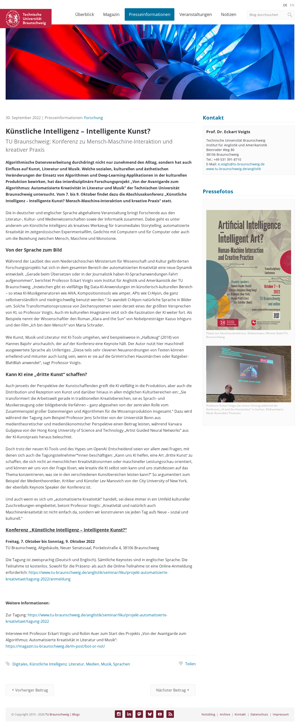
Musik (106, 664)
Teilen (190, 663)
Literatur (76, 664)
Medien (92, 664)
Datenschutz (259, 714)
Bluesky (149, 714)
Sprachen (121, 664)
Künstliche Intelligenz (48, 664)
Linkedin (129, 714)
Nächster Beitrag (171, 690)
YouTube (160, 714)
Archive (225, 714)
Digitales (20, 664)
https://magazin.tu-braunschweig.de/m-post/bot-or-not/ (55, 646)
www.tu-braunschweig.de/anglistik (233, 169)
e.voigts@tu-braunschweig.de (241, 164)
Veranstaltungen (196, 14)
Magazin (111, 14)
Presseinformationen (149, 14)
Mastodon (139, 714)
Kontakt (240, 714)
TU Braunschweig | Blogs (62, 714)
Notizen (228, 14)
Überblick (84, 14)
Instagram (118, 714)
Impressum (281, 714)
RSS (170, 714)
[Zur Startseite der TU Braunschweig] (26, 18)
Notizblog (208, 714)
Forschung (93, 117)
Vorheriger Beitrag (31, 690)
